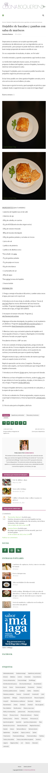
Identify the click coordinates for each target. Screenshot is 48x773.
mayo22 (5, 701)
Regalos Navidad (35, 725)
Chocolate (27, 677)
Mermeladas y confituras (18, 701)
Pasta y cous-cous (29, 708)
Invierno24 (35, 694)
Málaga (15, 698)
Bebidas (12, 677)
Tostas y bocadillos (8, 739)
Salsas (12, 729)
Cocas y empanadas (9, 680)
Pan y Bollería (7, 708)
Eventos (39, 687)
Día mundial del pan (25, 684)
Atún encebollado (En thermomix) (24, 582)
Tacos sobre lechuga (19, 489)
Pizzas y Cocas (14, 715)
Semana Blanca (21, 729)
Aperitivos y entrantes (18, 415)
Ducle (5, 687)
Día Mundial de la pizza (10, 684)
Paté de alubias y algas (20, 480)
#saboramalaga (20, 673)
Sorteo (34, 732)
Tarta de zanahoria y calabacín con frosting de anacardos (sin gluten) (28, 603)
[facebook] (5, 550)
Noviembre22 (7, 704)
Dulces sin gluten (20, 687)
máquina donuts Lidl (26, 698)
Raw (40, 722)
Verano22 (35, 743)
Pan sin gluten (39, 704)
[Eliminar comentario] (29, 525)
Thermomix (6, 736)
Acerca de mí (27, 766)
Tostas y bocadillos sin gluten (25, 739)
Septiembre (6, 732)
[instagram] (12, 550)
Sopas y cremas (25, 732)
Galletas (22, 691)
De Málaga (32, 680)
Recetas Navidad (22, 725)
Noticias (38, 701)
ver (22, 743)
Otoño (15, 704)
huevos (19, 694)
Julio (42, 694)
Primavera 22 (34, 718)
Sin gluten (15, 732)
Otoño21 (22, 704)
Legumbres (6, 698)
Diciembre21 (37, 684)
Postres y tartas (7, 718)
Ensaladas (31, 687)
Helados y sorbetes (8, 694)
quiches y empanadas (30, 722)
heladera (36, 691)
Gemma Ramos (7, 34)
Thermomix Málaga (18, 736)
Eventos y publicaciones (10, 691)
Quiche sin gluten (8, 722)
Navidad (30, 701)
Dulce (11, 687)
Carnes (20, 677)
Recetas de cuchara (9, 725)
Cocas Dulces (37, 677)
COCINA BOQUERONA (29, 770)
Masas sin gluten (39, 698)
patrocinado (21, 711)
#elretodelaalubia (8, 673)
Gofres (29, 691)
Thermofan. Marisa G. (15, 517)
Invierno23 (27, 694)
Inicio (3, 22)
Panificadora (17, 708)
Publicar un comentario (10, 538)
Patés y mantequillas (9, 711)
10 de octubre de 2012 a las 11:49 (19, 534)
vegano (5, 743)
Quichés (18, 722)
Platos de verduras (26, 715)
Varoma (38, 739)
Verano (28, 743)
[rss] (18, 550)
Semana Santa (33, 729)
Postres (36, 715)
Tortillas (41, 736)
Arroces (5, 677)
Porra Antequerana (19, 573)
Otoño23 (30, 704)
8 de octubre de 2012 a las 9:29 (18, 525)
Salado (9, 22)
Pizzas (5, 715)
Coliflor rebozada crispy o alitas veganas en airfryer (27, 499)
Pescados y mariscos (32, 415)
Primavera (25, 718)
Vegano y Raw (14, 743)
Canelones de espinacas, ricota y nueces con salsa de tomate (29, 565)
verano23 (6, 746)
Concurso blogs (22, 680)
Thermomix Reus (32, 736)
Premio (17, 718)
